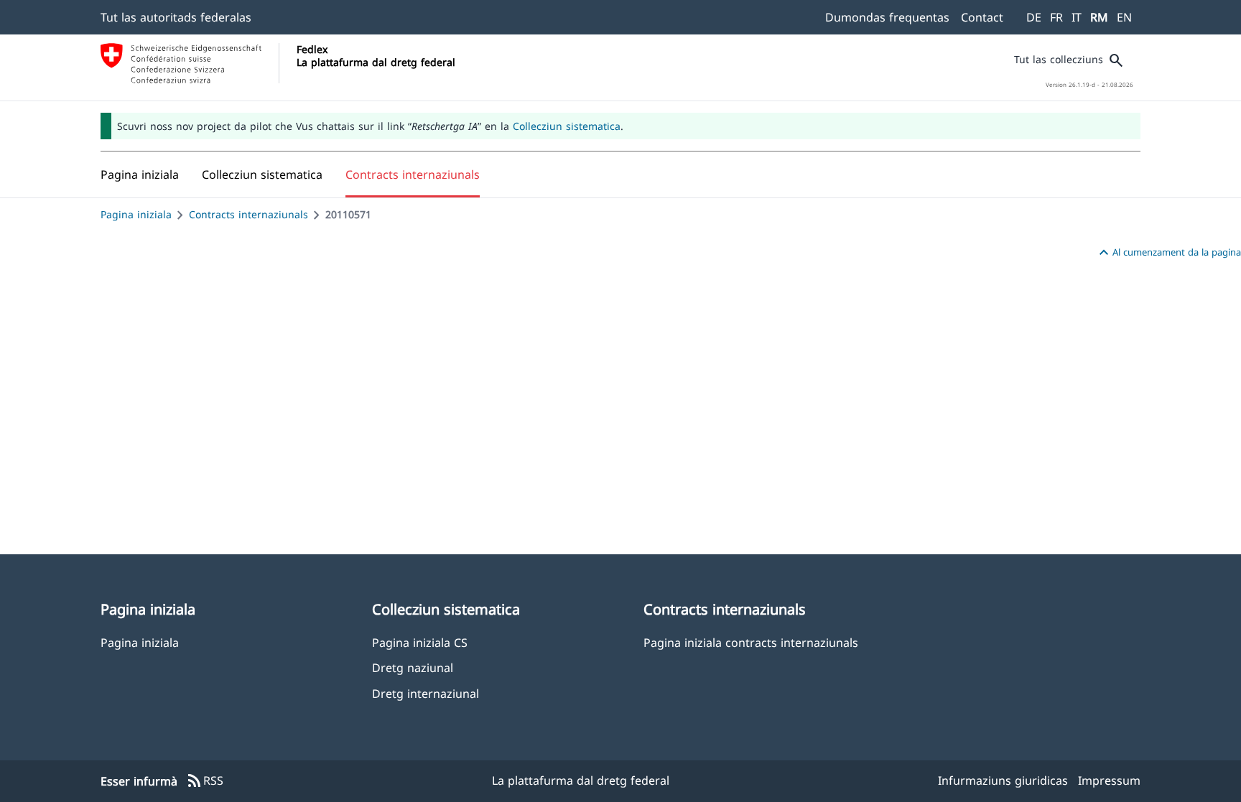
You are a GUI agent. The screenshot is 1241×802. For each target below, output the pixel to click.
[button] (262, 174)
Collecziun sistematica (566, 126)
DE (1033, 17)
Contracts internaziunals (248, 214)
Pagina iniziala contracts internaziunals (750, 642)
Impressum (1109, 780)
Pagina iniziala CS (420, 642)
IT (1077, 17)
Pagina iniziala (136, 214)
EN (1124, 17)
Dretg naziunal (412, 667)
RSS (204, 781)
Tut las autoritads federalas (176, 17)
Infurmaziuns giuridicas (1003, 780)
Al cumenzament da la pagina (1168, 252)
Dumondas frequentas (887, 17)
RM (1099, 17)
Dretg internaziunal (425, 693)
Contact (982, 17)
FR (1056, 17)
